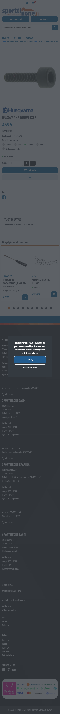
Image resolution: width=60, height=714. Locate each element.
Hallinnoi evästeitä (30, 367)
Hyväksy (30, 359)
